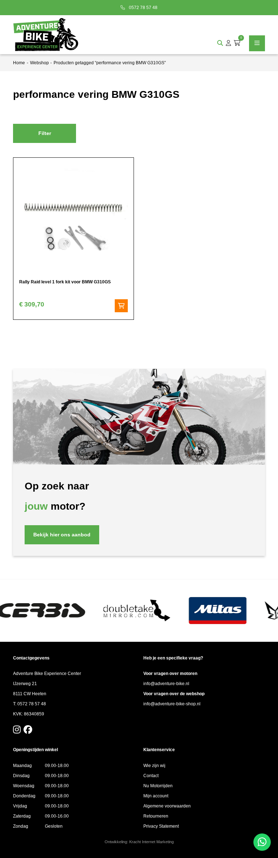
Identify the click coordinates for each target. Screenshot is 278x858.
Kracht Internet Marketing (151, 842)
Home (19, 62)
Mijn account (155, 795)
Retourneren (155, 816)
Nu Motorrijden (158, 785)
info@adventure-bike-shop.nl (172, 703)
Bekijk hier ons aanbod (61, 534)
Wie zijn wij (154, 765)
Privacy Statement (161, 826)
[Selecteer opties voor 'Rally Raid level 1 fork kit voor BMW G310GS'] (121, 305)
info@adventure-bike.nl (166, 683)
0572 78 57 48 (142, 7)
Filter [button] (44, 133)
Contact (151, 775)
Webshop (39, 62)
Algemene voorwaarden (167, 806)
